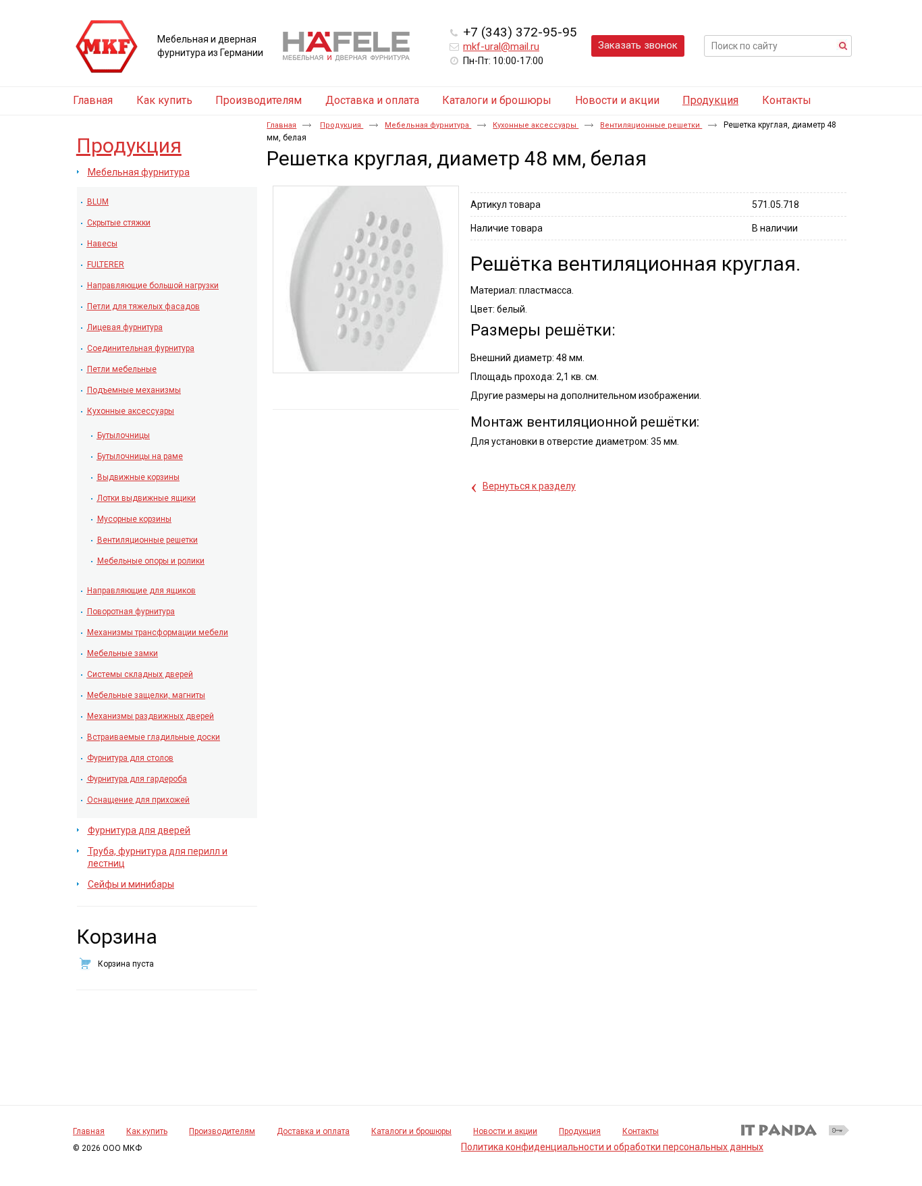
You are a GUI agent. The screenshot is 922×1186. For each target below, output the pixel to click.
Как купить (146, 1131)
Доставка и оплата (313, 1131)
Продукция (710, 100)
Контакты (640, 1131)
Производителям (222, 1131)
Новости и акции (505, 1131)
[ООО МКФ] (106, 47)
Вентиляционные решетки (651, 125)
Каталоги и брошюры (411, 1131)
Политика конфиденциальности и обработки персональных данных (612, 1146)
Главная (281, 125)
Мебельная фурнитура (428, 125)
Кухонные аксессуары (535, 125)
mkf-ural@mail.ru (501, 47)
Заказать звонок (638, 45)
